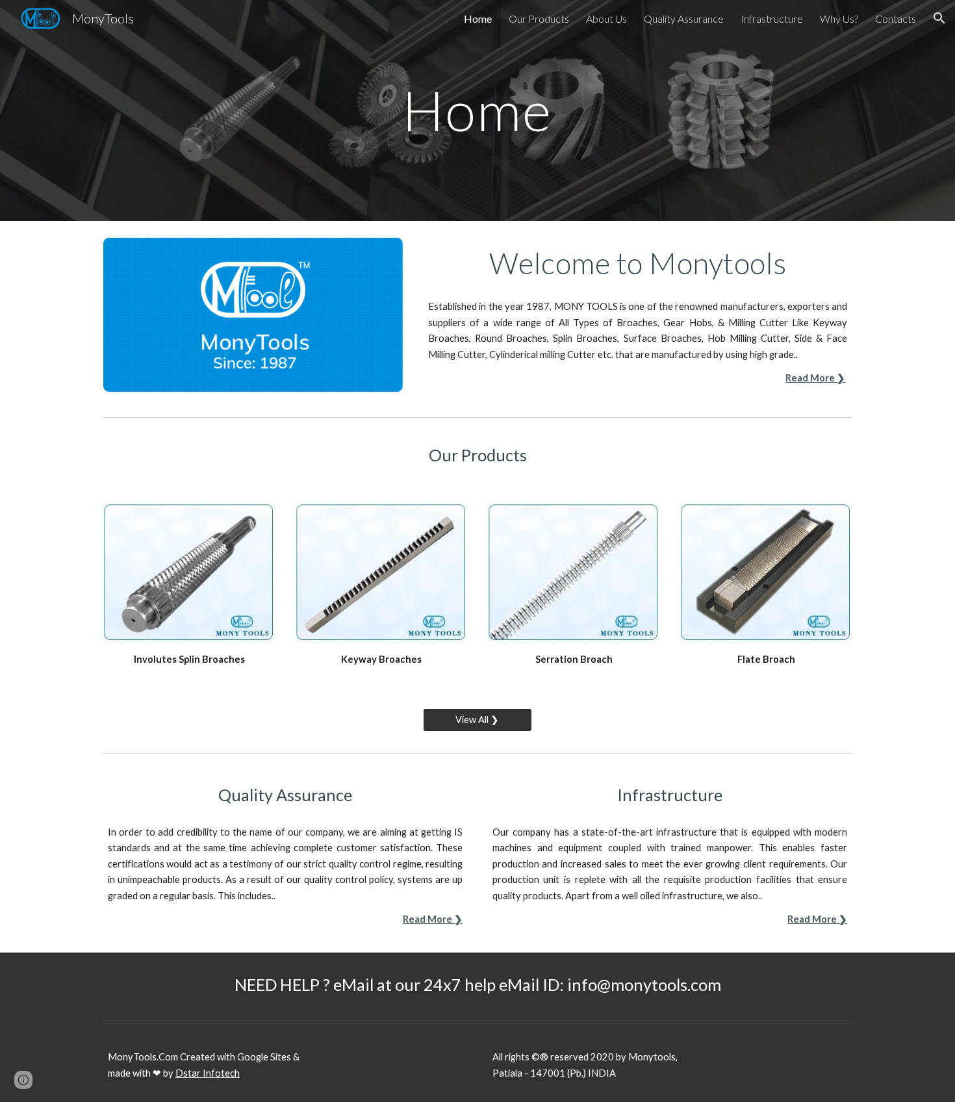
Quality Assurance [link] (684, 18)
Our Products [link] (539, 18)
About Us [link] (606, 18)
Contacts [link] (895, 18)
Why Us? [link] (839, 18)
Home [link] (478, 18)
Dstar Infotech (207, 1073)
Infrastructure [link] (772, 18)
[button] (939, 18)
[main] (477, 110)
